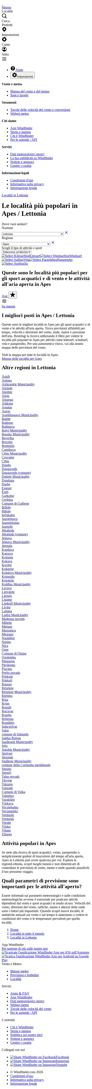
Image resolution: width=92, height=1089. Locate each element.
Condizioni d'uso (21, 180)
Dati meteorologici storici (27, 154)
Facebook (62, 1057)
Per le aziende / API (23, 139)
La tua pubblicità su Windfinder (31, 158)
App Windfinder (21, 128)
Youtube (61, 1065)
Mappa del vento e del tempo (29, 91)
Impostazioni (25, 76)
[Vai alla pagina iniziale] (2, 3)
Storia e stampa (20, 132)
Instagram (62, 1061)
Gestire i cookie (20, 166)
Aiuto (19, 70)
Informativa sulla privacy (27, 184)
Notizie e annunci (22, 162)
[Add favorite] (12, 294)
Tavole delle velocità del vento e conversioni (40, 110)
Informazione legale (23, 188)
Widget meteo (19, 113)
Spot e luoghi (19, 95)
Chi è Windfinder (22, 136)
